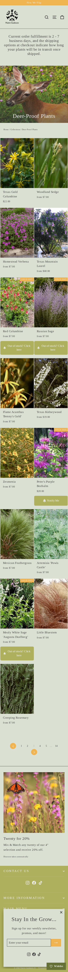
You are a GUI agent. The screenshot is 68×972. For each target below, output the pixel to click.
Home (6, 129)
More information (24, 898)
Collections (15, 129)
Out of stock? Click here (19, 347)
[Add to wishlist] (4, 142)
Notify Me (53, 500)
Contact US (16, 871)
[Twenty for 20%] (34, 802)
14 (56, 746)
